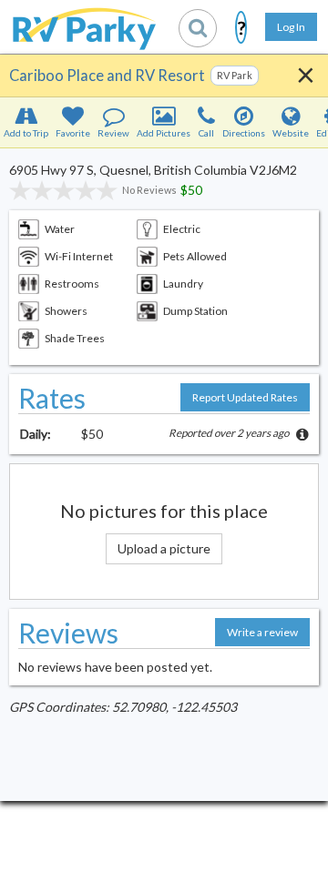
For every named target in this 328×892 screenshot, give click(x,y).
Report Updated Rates (245, 397)
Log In (291, 27)
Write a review (262, 632)
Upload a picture (164, 548)
